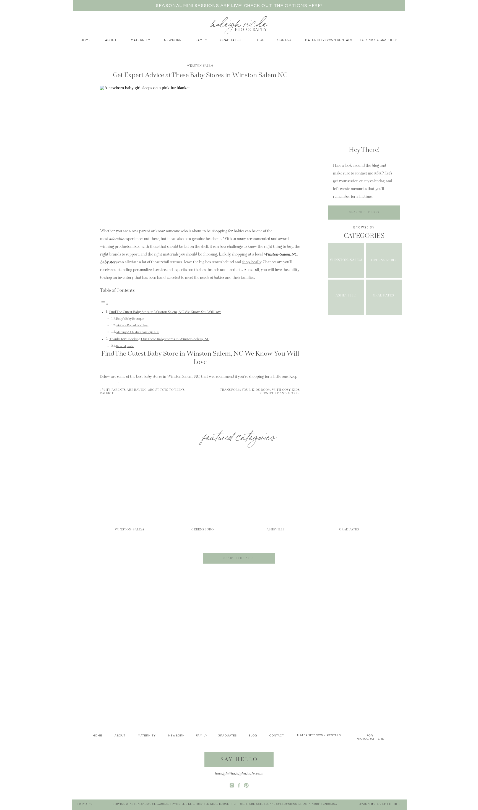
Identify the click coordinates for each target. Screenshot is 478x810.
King (213, 804)
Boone (224, 804)
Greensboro (258, 804)
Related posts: (125, 346)
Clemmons (160, 804)
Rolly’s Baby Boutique (130, 319)
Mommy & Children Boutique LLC (137, 332)
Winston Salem (180, 377)
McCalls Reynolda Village (132, 325)
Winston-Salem (200, 66)
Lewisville (178, 804)
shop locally (251, 262)
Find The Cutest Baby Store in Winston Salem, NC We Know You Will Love (165, 312)
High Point (239, 804)
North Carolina (324, 804)
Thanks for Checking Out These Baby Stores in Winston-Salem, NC (159, 339)
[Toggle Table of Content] (104, 305)
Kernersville (198, 804)
